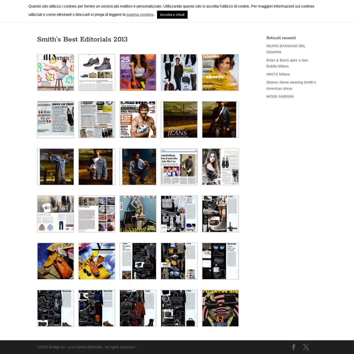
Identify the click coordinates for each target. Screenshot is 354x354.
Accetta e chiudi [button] (172, 15)
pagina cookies (140, 14)
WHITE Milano (278, 74)
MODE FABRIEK (280, 96)
